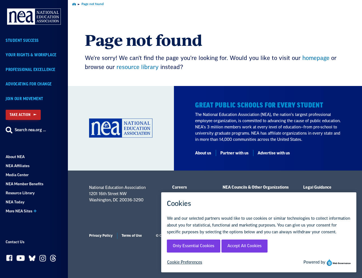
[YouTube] (21, 259)
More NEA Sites (19, 211)
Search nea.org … (30, 130)
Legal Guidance (317, 187)
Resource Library (20, 193)
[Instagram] (42, 259)
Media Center (17, 175)
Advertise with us (274, 153)
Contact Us (15, 242)
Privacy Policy (101, 235)
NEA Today (15, 202)
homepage (315, 58)
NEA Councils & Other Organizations (256, 187)
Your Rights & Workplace (31, 55)
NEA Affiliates (17, 166)
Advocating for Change (29, 84)
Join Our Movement (24, 99)
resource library (138, 67)
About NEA (15, 157)
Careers (179, 187)
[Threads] (53, 259)
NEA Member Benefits (24, 184)
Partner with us (234, 153)
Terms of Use (132, 235)
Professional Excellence (30, 70)
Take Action (20, 115)
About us (203, 153)
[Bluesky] (32, 259)
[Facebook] (9, 259)
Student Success (22, 40)
